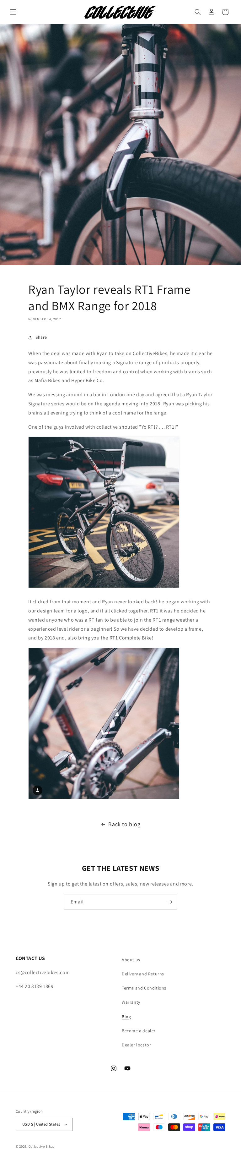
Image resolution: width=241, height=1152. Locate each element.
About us (131, 960)
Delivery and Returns (143, 974)
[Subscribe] (170, 902)
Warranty (131, 1002)
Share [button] (41, 337)
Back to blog (124, 824)
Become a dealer (139, 1031)
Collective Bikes (41, 1146)
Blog (126, 1016)
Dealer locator (136, 1045)
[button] (13, 12)
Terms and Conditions (144, 988)
